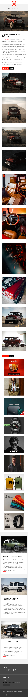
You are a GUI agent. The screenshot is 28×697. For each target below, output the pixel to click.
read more (5, 571)
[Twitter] (7, 670)
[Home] (14, 3)
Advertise (20, 691)
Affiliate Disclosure (7, 693)
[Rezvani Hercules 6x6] (14, 630)
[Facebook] (4, 670)
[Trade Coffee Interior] (14, 367)
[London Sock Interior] (14, 502)
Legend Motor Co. (5, 39)
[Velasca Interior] (14, 387)
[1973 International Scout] (14, 544)
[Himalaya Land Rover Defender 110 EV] (14, 586)
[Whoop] (14, 521)
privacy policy (17, 682)
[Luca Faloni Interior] (14, 463)
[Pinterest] (9, 670)
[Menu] (26, 2)
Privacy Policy (6, 691)
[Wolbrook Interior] (14, 425)
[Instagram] (15, 670)
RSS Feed (11, 691)
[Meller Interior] (14, 444)
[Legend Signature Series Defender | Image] (14, 21)
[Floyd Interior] (14, 482)
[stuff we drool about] (14, 8)
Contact (15, 691)
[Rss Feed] (18, 670)
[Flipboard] (12, 670)
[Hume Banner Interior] (14, 406)
